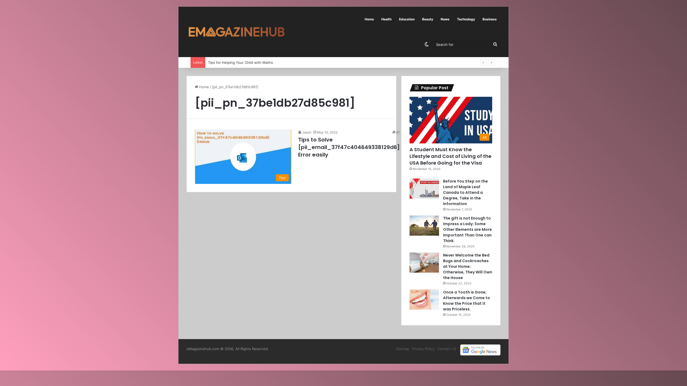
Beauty (427, 19)
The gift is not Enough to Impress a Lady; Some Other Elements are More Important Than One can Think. (467, 229)
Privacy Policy (423, 349)
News (445, 19)
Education (407, 19)
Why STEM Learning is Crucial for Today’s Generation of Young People (262, 62)
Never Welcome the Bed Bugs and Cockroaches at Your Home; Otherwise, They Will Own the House (467, 266)
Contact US (446, 349)
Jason (306, 132)
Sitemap (402, 349)
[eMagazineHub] (236, 32)
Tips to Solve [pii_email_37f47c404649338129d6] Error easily (349, 147)
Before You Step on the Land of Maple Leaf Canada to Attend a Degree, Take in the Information (465, 192)
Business (490, 19)
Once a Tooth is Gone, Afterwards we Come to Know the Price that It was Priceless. (466, 301)
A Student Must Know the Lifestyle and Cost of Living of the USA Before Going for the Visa (450, 156)
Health (386, 19)
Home (369, 19)
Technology (466, 19)
